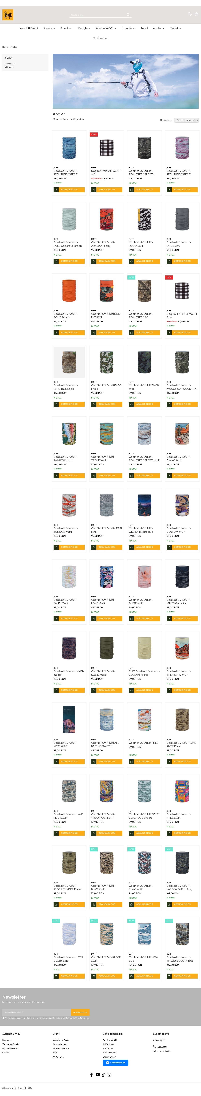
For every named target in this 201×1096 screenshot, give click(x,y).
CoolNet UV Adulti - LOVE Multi (103, 601)
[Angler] (126, 81)
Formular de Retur (61, 1048)
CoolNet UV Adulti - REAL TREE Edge (66, 387)
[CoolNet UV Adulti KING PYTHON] (106, 290)
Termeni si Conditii (11, 1044)
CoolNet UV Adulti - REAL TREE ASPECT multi (144, 458)
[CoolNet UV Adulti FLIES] (144, 719)
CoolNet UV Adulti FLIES (143, 743)
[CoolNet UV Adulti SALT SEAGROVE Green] (144, 791)
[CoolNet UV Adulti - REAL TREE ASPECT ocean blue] (69, 147)
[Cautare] (128, 15)
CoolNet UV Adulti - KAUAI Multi (66, 601)
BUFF (56, 167)
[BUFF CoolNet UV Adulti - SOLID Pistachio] (144, 648)
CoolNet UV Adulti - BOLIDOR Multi (66, 530)
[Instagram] (109, 1075)
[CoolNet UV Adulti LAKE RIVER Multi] (69, 791)
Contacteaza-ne (117, 1063)
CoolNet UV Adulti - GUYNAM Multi (179, 530)
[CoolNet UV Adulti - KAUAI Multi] (69, 576)
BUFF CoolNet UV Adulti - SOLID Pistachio (144, 673)
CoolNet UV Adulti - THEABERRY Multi (179, 673)
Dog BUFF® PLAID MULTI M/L (106, 172)
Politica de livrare (10, 1048)
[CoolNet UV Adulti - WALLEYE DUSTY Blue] (182, 933)
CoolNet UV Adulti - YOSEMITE (66, 744)
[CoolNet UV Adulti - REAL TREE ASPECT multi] (144, 433)
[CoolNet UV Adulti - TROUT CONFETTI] (106, 791)
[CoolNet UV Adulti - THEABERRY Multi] (182, 648)
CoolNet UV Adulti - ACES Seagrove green (68, 244)
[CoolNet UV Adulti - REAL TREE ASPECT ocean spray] (182, 147)
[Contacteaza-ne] (189, 14)
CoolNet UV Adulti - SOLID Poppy (66, 315)
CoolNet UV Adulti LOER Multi (106, 959)
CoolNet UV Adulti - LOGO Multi (141, 244)
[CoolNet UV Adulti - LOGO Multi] (144, 219)
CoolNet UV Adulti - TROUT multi (103, 458)
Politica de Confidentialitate (77, 1018)
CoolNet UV (10, 63)
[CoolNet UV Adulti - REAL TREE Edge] (69, 362)
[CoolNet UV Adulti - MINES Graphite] (182, 576)
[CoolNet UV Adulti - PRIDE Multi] (182, 791)
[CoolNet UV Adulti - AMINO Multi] (182, 433)
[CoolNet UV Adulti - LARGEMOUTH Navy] (182, 862)
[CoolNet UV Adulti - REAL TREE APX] (144, 290)
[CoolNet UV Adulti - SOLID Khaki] (106, 648)
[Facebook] (91, 1075)
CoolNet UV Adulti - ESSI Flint (106, 530)
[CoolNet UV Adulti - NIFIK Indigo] (69, 648)
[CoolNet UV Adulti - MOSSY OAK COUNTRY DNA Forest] (182, 362)
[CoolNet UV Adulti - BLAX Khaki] (106, 862)
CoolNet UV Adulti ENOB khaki (106, 387)
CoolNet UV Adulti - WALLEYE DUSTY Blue (180, 959)
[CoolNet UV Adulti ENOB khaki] (106, 362)
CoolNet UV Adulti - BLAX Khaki (103, 887)
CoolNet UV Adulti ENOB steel (144, 387)
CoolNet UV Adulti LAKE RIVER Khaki (181, 744)
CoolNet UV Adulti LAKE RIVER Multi (68, 816)
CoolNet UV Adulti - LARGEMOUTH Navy (179, 887)
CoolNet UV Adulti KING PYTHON (105, 315)
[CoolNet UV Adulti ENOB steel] (144, 362)
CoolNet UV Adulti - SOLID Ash (179, 244)
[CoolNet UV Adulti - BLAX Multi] (144, 862)
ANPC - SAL (58, 1057)
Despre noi (7, 1040)
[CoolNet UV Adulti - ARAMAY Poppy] (106, 219)
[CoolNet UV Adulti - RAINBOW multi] (69, 433)
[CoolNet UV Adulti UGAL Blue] (144, 933)
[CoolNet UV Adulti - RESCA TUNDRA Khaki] (69, 862)
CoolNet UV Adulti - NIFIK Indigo (69, 673)
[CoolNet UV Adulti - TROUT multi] (106, 433)
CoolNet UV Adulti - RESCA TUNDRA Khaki (67, 887)
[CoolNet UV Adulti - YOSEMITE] (69, 719)
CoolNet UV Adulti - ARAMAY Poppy (103, 244)
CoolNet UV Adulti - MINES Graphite (179, 601)
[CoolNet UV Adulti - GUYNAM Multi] (182, 505)
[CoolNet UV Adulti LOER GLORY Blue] (69, 933)
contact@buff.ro (164, 1051)
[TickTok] (103, 1075)
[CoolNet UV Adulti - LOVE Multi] (106, 576)
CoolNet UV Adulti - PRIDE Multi (179, 816)
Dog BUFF (9, 67)
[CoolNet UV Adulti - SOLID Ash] (182, 219)
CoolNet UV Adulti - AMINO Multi (179, 458)
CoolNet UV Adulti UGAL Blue (144, 959)
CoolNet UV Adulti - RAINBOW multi (66, 458)
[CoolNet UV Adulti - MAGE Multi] (144, 576)
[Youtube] (97, 1075)
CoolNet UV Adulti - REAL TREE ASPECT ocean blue (66, 172)
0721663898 (161, 1047)
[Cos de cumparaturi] (196, 14)
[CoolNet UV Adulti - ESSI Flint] (106, 505)
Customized (101, 38)
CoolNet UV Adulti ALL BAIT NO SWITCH (105, 744)
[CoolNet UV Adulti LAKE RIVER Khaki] (182, 719)
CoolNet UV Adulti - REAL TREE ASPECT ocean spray (179, 172)
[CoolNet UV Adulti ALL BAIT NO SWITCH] (106, 719)
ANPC (55, 1052)
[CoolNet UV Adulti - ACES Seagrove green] (69, 219)
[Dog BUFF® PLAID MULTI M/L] (106, 147)
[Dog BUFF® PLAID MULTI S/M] (182, 290)
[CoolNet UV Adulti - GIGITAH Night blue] (144, 505)
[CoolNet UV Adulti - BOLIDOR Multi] (69, 505)
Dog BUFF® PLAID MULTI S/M (182, 315)
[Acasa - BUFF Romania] (18, 14)
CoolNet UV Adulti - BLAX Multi (141, 887)
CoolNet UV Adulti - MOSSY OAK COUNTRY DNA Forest (181, 387)
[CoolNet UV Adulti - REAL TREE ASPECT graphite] (144, 147)
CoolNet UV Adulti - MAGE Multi (141, 601)
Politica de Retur (60, 1044)
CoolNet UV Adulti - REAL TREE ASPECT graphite (141, 172)
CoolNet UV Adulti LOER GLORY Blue (68, 959)
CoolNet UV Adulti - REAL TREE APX (141, 315)
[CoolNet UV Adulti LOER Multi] (106, 933)
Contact (6, 1052)
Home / (6, 47)
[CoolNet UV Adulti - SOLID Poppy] (69, 290)
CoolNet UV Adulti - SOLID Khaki (103, 673)
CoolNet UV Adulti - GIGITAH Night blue (141, 530)
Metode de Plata (60, 1040)
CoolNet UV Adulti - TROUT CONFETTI (103, 816)
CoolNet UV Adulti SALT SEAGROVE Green (144, 816)
